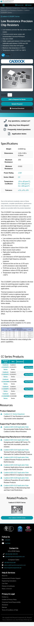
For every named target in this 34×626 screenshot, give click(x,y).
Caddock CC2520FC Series (5, 389)
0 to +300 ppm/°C (24, 186)
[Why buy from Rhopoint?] (6, 125)
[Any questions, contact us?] (5, 121)
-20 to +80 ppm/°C (24, 181)
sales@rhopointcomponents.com (15, 556)
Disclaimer (5, 604)
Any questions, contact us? (19, 121)
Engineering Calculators (9, 581)
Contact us (5, 597)
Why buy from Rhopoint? (19, 125)
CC (19, 177)
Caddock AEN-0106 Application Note (16, 465)
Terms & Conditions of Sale (10, 610)
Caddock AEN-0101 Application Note (16, 440)
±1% (19, 190)
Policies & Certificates (8, 586)
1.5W (20, 173)
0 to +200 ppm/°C (24, 184)
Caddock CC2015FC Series (5, 374)
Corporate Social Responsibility (11, 602)
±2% (23, 190)
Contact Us (13, 548)
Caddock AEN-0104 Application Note (16, 450)
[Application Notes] (9, 133)
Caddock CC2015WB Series (5, 382)
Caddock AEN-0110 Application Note (16, 485)
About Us (4, 575)
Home (3, 8)
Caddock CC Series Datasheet (14, 414)
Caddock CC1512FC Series (5, 367)
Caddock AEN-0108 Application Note (16, 427)
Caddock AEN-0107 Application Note (16, 472)
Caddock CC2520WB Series (5, 396)
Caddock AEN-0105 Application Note (16, 457)
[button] (1, 509)
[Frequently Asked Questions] (4, 129)
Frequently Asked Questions (19, 129)
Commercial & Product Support (11, 578)
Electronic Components (13, 8)
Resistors (24, 8)
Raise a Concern (7, 588)
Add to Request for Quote (17, 99)
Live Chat (5, 583)
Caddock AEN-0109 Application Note (16, 478)
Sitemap (4, 607)
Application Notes (19, 134)
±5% (27, 190)
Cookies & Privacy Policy (9, 599)
